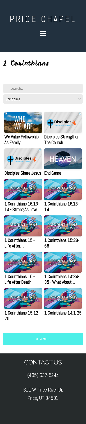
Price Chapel (43, 19)
